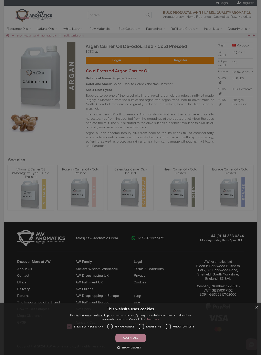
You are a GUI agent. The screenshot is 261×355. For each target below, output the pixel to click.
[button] (130, 347)
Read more (152, 319)
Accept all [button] (130, 338)
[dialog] (130, 329)
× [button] (256, 307)
